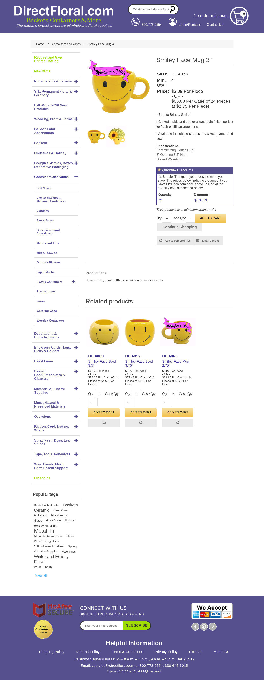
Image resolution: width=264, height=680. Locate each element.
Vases (41, 301)
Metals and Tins (48, 243)
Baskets (40, 143)
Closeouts (42, 478)
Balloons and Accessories (44, 131)
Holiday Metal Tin (45, 525)
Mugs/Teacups (47, 252)
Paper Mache (46, 272)
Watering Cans (47, 310)
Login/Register (189, 24)
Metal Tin (45, 530)
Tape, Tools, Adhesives (52, 454)
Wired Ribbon (43, 566)
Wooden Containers (51, 320)
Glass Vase (53, 520)
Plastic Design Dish (46, 541)
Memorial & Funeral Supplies (49, 390)
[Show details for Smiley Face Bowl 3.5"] (104, 332)
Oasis (70, 536)
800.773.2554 (152, 24)
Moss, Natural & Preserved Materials (49, 404)
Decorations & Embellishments (46, 335)
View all (41, 575)
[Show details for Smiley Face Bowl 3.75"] (141, 332)
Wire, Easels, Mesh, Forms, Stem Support (51, 466)
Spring (72, 546)
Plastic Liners (46, 291)
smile (110, 280)
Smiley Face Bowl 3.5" (102, 363)
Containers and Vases (51, 177)
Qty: (159, 218)
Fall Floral (40, 515)
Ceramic (41, 510)
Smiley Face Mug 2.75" (175, 363)
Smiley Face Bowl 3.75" (139, 363)
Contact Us (215, 24)
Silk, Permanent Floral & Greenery (53, 93)
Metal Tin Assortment (48, 536)
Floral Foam (43, 361)
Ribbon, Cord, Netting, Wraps (51, 428)
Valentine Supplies (46, 551)
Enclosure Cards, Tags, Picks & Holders (52, 349)
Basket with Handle (46, 505)
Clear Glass (61, 510)
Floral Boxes (45, 220)
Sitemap (196, 652)
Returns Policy (88, 652)
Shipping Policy (51, 652)
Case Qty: (178, 218)
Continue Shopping (180, 227)
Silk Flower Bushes (49, 546)
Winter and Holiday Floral (51, 559)
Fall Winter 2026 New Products (50, 107)
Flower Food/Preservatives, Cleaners (50, 375)
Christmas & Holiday (50, 153)
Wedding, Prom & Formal (53, 119)
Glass (38, 520)
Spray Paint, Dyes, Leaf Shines (52, 442)
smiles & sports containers (139, 280)
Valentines (69, 551)
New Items (42, 71)
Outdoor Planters (49, 262)
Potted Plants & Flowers (53, 81)
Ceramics (43, 210)
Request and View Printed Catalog (48, 59)
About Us (221, 652)
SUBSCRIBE (136, 625)
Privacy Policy (166, 652)
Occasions (42, 416)
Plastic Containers (49, 281)
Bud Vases (44, 188)
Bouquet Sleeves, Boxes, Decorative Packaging (54, 165)
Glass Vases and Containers (48, 231)
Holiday (70, 520)
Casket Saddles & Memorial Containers (51, 199)
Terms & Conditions (127, 652)
